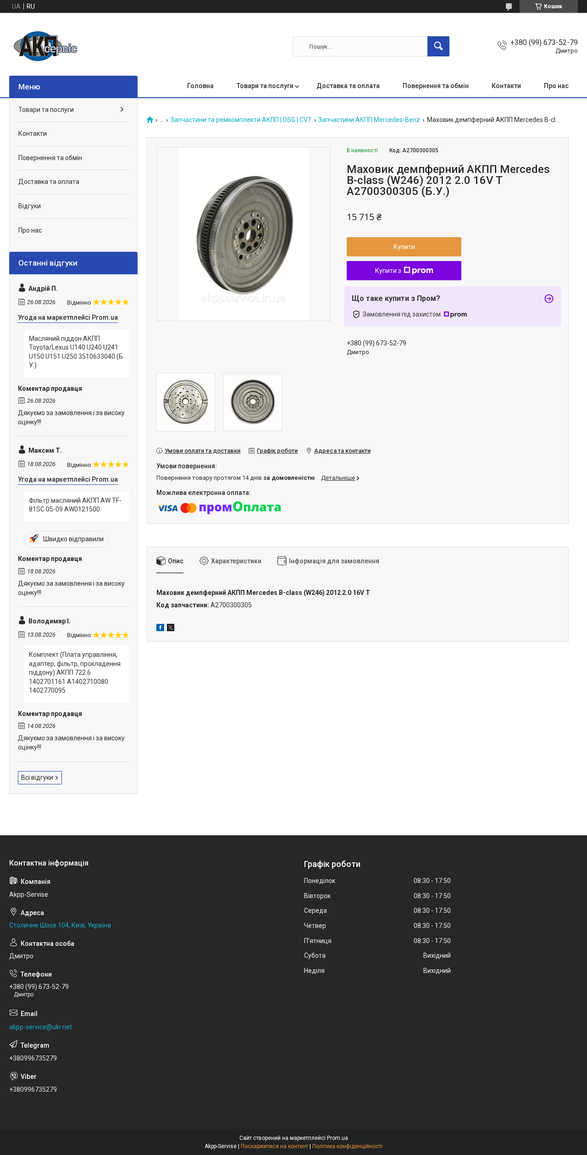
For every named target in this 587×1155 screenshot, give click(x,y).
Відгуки (29, 206)
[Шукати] (438, 46)
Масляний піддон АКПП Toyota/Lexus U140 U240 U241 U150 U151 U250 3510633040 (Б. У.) (76, 352)
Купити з (388, 270)
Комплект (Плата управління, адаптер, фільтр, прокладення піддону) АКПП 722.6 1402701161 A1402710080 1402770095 (75, 672)
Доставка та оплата (348, 85)
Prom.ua (337, 1138)
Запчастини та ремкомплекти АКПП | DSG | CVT (241, 120)
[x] (170, 629)
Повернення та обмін (436, 85)
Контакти (506, 85)
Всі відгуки (37, 777)
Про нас (556, 85)
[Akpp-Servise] (46, 46)
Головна (200, 85)
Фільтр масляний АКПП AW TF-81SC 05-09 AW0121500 (75, 505)
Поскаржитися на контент (274, 1146)
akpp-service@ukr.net (40, 1027)
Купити (404, 246)
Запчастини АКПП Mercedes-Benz (369, 120)
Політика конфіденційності (347, 1146)
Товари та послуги (265, 85)
